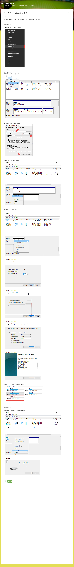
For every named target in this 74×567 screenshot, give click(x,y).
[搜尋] (72, 4)
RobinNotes (9, 3)
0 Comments (14, 16)
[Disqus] (37, 504)
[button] (69, 12)
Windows (10, 481)
